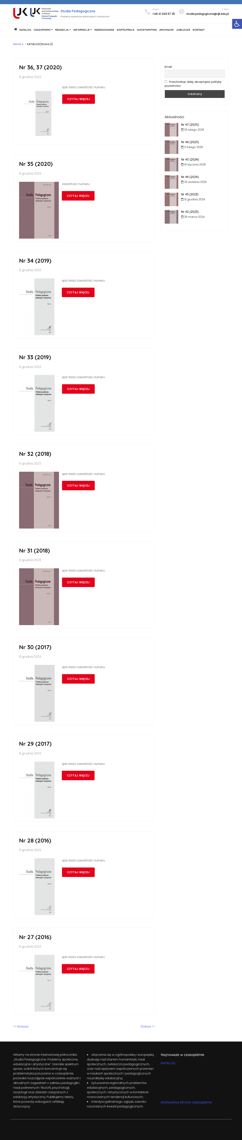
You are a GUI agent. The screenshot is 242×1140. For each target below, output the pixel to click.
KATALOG (168, 1063)
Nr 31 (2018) (34, 550)
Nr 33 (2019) (35, 357)
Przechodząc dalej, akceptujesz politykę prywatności (193, 84)
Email (168, 67)
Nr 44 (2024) (190, 177)
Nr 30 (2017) (35, 647)
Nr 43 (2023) (189, 194)
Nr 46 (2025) (190, 142)
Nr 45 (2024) (190, 159)
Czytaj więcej (78, 99)
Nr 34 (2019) (35, 260)
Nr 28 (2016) (35, 840)
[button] (237, 24)
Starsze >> (147, 1026)
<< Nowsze (20, 1026)
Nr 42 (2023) (190, 212)
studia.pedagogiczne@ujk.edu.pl (207, 14)
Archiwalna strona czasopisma (186, 1102)
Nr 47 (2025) (190, 124)
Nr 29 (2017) (35, 743)
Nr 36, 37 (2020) (40, 67)
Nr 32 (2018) (35, 453)
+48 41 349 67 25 (163, 14)
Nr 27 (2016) (35, 937)
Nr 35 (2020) (36, 163)
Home (17, 44)
